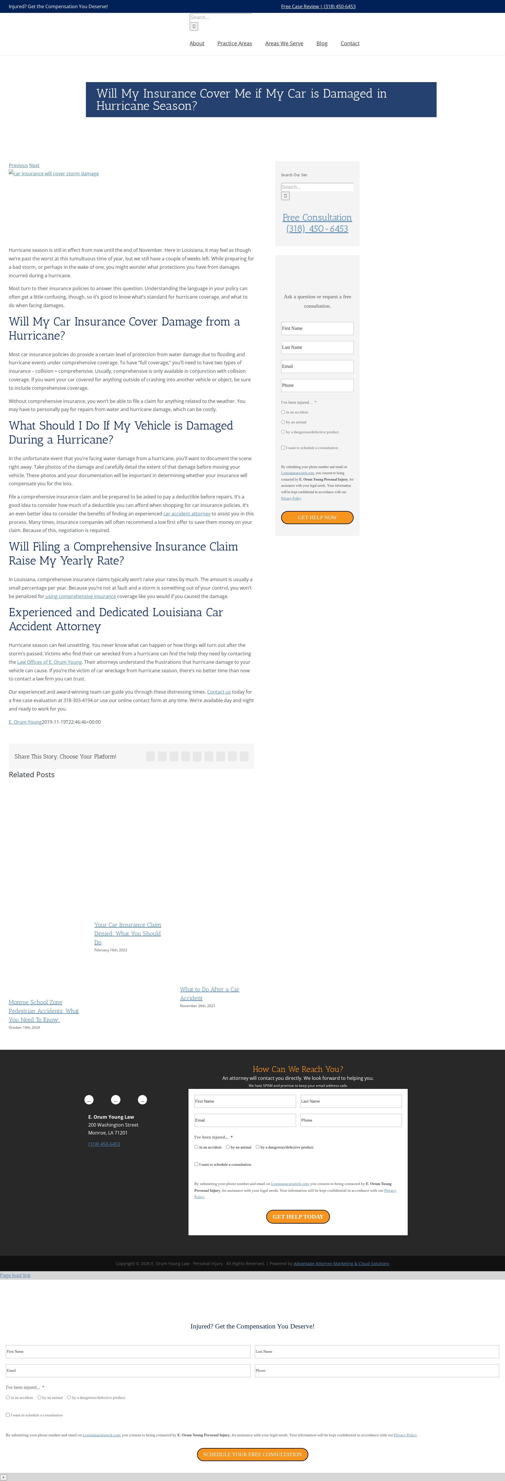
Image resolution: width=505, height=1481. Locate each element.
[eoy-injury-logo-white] (115, 1066)
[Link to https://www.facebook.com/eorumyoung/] (89, 1099)
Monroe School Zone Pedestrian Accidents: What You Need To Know (44, 1011)
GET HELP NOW (317, 517)
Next (34, 165)
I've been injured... (296, 402)
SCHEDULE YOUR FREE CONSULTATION (252, 1454)
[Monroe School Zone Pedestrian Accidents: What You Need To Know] (46, 989)
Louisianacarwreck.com (297, 473)
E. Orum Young (25, 722)
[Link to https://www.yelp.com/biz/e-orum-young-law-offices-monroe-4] (142, 1099)
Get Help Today (298, 1216)
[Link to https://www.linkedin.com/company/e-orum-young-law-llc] (115, 1099)
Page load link (15, 1275)
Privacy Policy (291, 498)
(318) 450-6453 (104, 1144)
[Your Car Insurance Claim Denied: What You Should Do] (131, 911)
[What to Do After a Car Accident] (217, 976)
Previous (18, 165)
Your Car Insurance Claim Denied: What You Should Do (127, 933)
